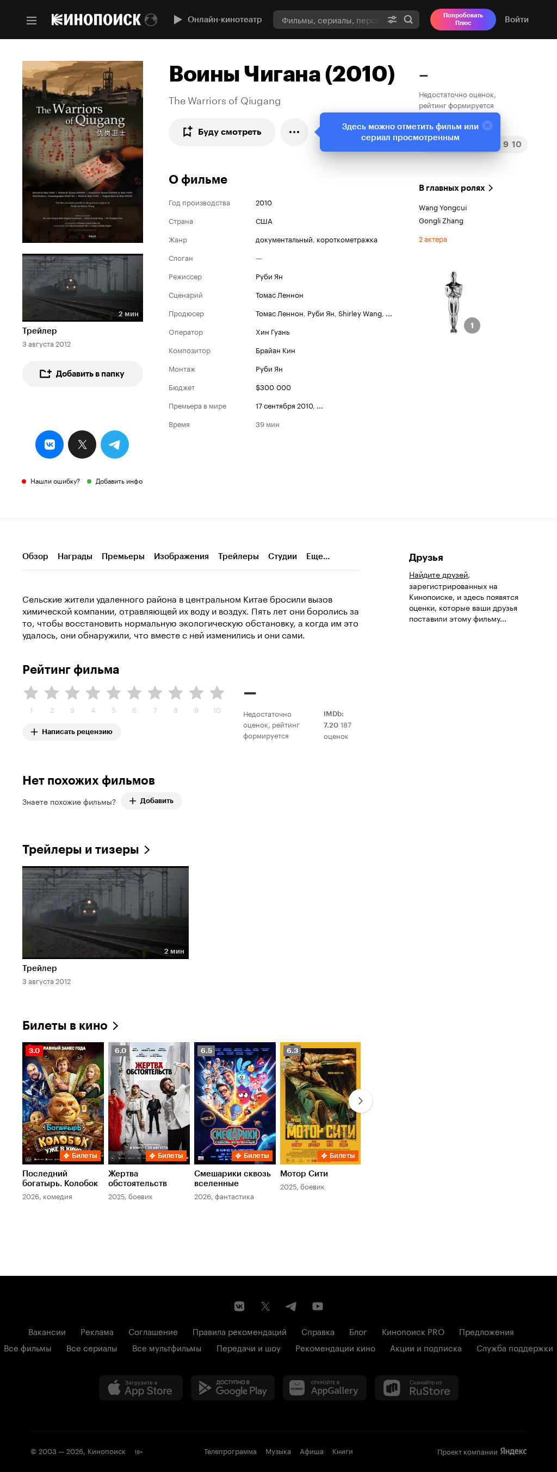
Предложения (486, 1330)
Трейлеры (238, 556)
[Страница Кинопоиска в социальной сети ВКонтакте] (239, 1306)
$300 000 (273, 386)
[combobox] (327, 19)
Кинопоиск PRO (413, 1330)
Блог (358, 1330)
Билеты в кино (65, 1025)
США (264, 220)
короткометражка (347, 238)
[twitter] (82, 444)
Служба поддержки (514, 1347)
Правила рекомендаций (240, 1330)
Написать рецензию (77, 729)
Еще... (318, 556)
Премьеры (123, 556)
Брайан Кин (275, 349)
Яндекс (513, 1451)
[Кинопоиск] (96, 19)
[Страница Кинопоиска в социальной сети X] (265, 1306)
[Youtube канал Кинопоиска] (317, 1306)
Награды (75, 556)
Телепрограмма (230, 1450)
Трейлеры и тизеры (80, 849)
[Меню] (31, 20)
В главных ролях (452, 188)
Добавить (157, 801)
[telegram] (115, 444)
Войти (517, 19)
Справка (318, 1330)
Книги (342, 1450)
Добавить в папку (90, 374)
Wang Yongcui (443, 206)
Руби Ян (269, 275)
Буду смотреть (230, 132)
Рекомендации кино (335, 1347)
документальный (284, 238)
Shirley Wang (360, 312)
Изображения (181, 556)
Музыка (278, 1450)
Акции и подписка (426, 1347)
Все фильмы (28, 1347)
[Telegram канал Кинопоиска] (291, 1306)
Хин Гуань (272, 330)
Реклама (97, 1330)
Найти (408, 19)
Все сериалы (91, 1347)
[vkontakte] (49, 444)
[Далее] (361, 1101)
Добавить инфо (119, 480)
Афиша (312, 1450)
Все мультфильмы (167, 1347)
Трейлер (39, 331)
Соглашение (153, 1330)
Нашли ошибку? (55, 480)
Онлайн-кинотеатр (225, 19)
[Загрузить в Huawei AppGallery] (325, 1387)
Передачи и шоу (248, 1347)
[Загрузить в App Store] (141, 1387)
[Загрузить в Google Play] (233, 1387)
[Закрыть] (487, 125)
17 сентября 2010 (284, 404)
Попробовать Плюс (463, 19)
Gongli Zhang (441, 219)
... (389, 312)
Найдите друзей (438, 574)
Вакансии (47, 1330)
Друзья (426, 557)
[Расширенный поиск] (392, 19)
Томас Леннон (280, 294)
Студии (282, 556)
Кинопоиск (107, 1450)
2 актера (433, 238)
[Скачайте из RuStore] (417, 1387)
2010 (264, 201)
